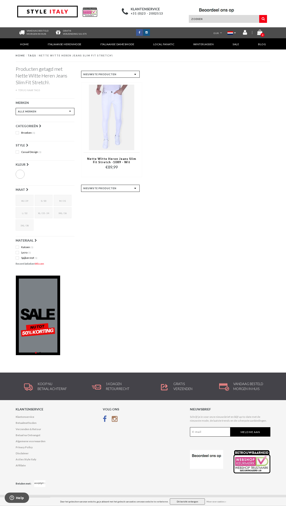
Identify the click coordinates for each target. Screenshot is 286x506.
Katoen (27, 247)
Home (24, 44)
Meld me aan (250, 432)
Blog (262, 44)
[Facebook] (105, 420)
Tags (32, 55)
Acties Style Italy (26, 459)
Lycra (26, 252)
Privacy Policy (24, 447)
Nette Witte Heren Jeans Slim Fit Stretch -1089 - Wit (111, 160)
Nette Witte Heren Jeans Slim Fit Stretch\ (76, 55)
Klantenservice (25, 416)
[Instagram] (115, 420)
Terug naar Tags (29, 90)
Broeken (28, 132)
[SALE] (45, 315)
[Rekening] (245, 33)
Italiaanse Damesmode (117, 44)
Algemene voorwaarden (30, 441)
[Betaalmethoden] (39, 483)
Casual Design (31, 152)
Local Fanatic (164, 44)
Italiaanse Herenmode (65, 44)
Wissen (39, 263)
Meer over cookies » (216, 501)
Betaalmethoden (26, 423)
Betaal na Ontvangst (28, 435)
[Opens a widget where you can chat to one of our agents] (16, 498)
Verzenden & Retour (28, 429)
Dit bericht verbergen (187, 501)
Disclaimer (22, 453)
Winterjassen (203, 44)
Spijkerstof (29, 257)
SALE (236, 44)
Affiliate (21, 465)
